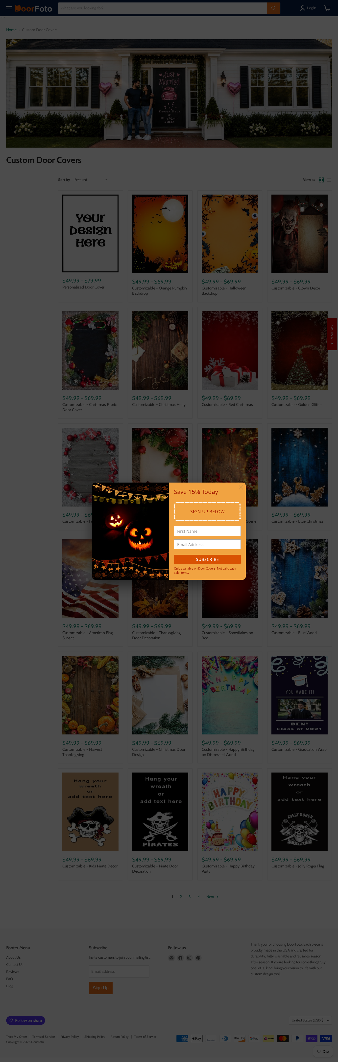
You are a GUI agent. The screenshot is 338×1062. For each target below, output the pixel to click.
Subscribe (207, 559)
